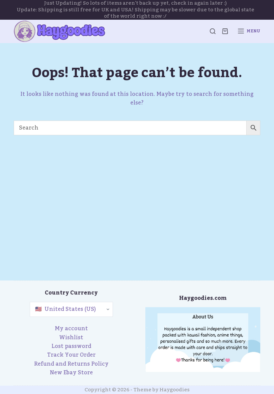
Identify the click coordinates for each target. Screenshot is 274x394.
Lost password (71, 346)
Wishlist (71, 337)
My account (71, 328)
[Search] (213, 31)
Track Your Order (71, 355)
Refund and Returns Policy (71, 364)
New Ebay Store (71, 372)
